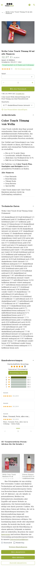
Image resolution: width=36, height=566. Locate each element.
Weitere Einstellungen (18, 547)
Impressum (5, 534)
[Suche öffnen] (34, 5)
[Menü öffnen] (2, 5)
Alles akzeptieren (18, 552)
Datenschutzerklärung (19, 539)
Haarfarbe (5, 102)
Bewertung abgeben (18, 373)
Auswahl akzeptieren (18, 563)
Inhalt (4, 73)
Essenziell (8, 542)
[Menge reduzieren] (3, 82)
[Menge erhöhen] (32, 82)
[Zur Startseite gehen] (9, 5)
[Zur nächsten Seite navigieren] (31, 431)
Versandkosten (20, 93)
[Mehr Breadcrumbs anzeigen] (2, 13)
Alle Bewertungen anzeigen (23, 68)
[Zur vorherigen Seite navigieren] (5, 431)
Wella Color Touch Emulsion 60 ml (9, 475)
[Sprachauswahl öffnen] (29, 5)
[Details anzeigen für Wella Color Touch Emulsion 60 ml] (11, 463)
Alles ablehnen (18, 557)
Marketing (20, 542)
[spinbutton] (18, 82)
